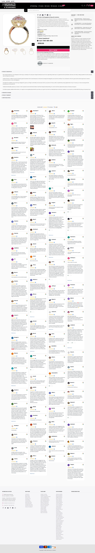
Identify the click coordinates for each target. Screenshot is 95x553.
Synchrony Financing (29, 505)
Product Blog (27, 500)
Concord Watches (59, 504)
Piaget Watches (59, 526)
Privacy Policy (27, 497)
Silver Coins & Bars (44, 512)
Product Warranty (28, 503)
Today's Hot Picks (54, 35)
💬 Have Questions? (43, 38)
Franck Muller (58, 511)
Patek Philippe (58, 525)
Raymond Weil (58, 527)
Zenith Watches (59, 539)
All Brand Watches (44, 511)
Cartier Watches (59, 500)
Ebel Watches (58, 508)
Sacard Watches (59, 532)
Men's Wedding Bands (45, 501)
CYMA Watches (58, 506)
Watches (62, 6)
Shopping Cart (28, 498)
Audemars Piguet (59, 494)
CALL (4, 1)
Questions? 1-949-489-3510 (9, 505)
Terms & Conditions (28, 506)
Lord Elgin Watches (59, 518)
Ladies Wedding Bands (45, 498)
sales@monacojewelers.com (9, 503)
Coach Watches (59, 503)
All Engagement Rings (46, 35)
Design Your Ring (44, 494)
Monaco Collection (59, 521)
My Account (27, 495)
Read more (13, 175)
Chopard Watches (59, 502)
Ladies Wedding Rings (45, 497)
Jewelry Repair (43, 508)
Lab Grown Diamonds (44, 503)
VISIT (13, 1)
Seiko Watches (58, 533)
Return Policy (27, 496)
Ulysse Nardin (58, 535)
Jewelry (42, 6)
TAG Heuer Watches (59, 534)
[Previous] (4, 30)
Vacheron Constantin (60, 538)
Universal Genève (59, 536)
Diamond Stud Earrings (45, 504)
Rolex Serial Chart (28, 502)
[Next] (33, 30)
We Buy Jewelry (43, 509)
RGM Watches (58, 528)
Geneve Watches (59, 512)
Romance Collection (44, 505)
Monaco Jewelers (43, 29)
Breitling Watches (59, 497)
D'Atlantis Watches (59, 509)
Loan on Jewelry (43, 510)
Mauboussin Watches (60, 520)
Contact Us (27, 494)
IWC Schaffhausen (59, 516)
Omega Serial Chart (29, 504)
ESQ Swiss (58, 510)
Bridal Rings (34, 6)
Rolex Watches (58, 529)
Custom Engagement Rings (45, 496)
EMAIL (9, 1)
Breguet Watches (59, 496)
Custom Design (43, 506)
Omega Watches (59, 523)
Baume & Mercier (59, 495)
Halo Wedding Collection (45, 500)
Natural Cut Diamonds (45, 502)
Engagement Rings (44, 495)
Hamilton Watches (59, 513)
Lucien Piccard (58, 519)
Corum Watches (59, 505)
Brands (48, 6)
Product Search (28, 501)
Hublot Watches (59, 515)
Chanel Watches (59, 501)
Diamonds (54, 6)
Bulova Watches (59, 498)
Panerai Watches (59, 524)
